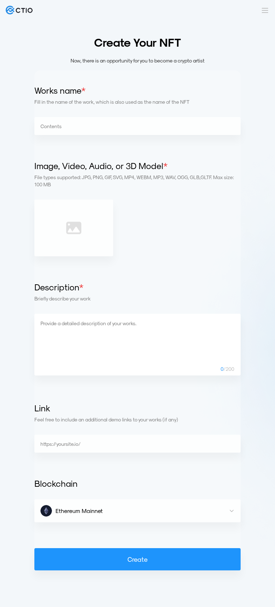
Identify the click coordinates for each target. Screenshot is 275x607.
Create (137, 559)
